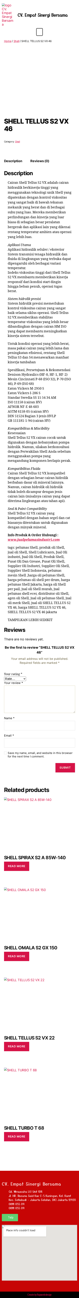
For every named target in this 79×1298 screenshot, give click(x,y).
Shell (16, 41)
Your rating (13, 674)
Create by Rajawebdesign (39, 1294)
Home (7, 41)
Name (9, 718)
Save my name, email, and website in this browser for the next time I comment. (40, 754)
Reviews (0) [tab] (39, 161)
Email (9, 735)
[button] (39, 32)
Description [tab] (13, 161)
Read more (16, 866)
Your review (13, 683)
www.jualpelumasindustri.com (34, 540)
